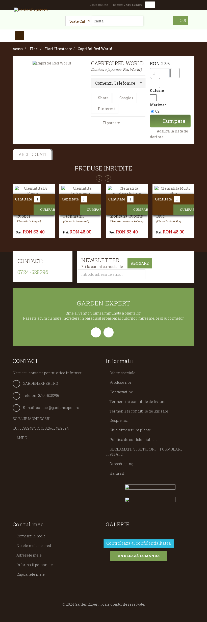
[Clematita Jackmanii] (80, 191)
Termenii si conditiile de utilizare (139, 411)
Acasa (18, 48)
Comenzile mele (30, 536)
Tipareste (111, 122)
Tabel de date (31, 154)
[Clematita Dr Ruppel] (34, 191)
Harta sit (117, 473)
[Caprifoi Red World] (52, 63)
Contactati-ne (99, 5)
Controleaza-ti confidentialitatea (138, 544)
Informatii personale (34, 564)
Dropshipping (121, 463)
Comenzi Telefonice (115, 83)
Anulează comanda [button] (139, 556)
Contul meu (28, 524)
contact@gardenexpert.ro (57, 407)
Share (103, 97)
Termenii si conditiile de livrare (137, 401)
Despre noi (119, 420)
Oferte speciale (122, 372)
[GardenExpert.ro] (31, 12)
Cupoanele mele (30, 574)
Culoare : (158, 90)
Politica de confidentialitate (134, 439)
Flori (34, 48)
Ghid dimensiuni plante (130, 430)
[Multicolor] (153, 97)
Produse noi (120, 382)
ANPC (21, 437)
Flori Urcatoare (58, 48)
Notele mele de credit (35, 545)
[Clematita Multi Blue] (173, 191)
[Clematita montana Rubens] (127, 191)
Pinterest (106, 108)
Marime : (158, 104)
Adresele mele (29, 555)
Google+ (126, 97)
